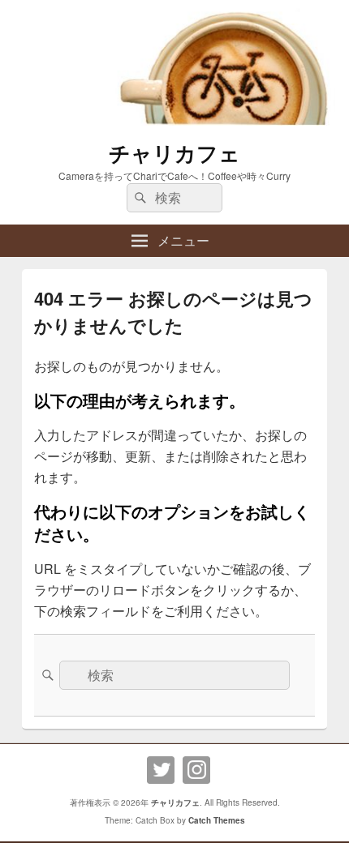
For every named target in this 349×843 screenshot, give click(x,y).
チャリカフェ (174, 153)
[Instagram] (196, 770)
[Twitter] (160, 770)
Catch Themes (216, 820)
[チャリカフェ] (174, 120)
